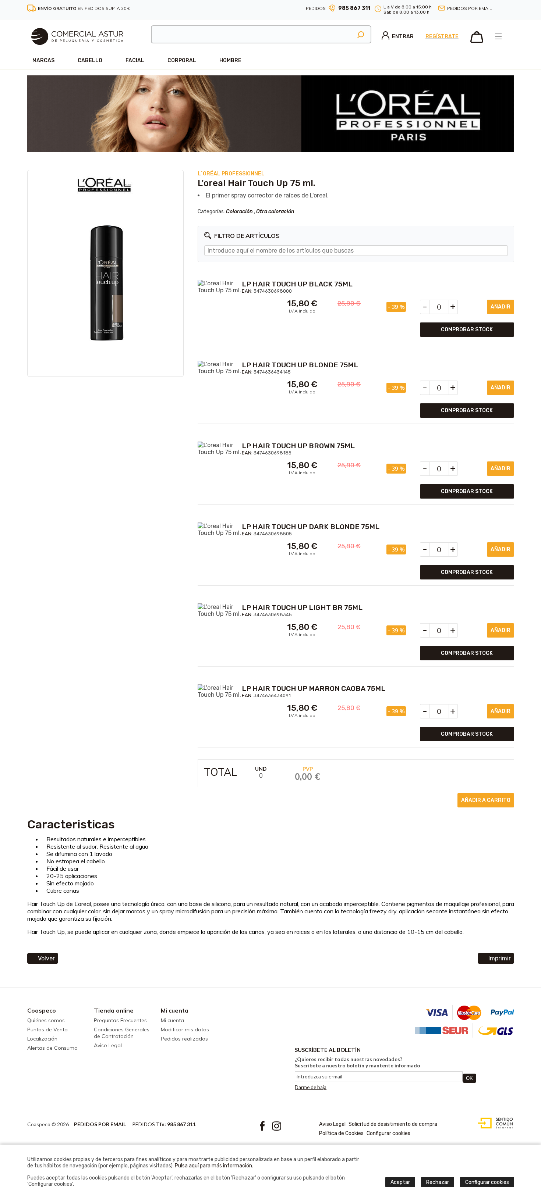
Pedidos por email (469, 8)
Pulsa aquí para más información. (214, 1166)
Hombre (230, 60)
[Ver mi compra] (476, 41)
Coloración (239, 211)
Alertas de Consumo (52, 1048)
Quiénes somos (46, 1020)
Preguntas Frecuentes (120, 1020)
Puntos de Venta (47, 1029)
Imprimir (499, 958)
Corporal (181, 60)
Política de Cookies (341, 1133)
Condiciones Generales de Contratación (121, 1032)
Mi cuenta (174, 1010)
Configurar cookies (388, 1133)
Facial (134, 60)
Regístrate (442, 36)
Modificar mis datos (185, 1029)
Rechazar (437, 1182)
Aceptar (400, 1182)
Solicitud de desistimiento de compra (393, 1124)
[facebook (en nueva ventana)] (502, 8)
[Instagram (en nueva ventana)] (511, 8)
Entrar (403, 36)
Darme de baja (310, 1087)
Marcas (43, 60)
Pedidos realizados (184, 1038)
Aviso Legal (108, 1045)
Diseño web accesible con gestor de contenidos (493, 1123)
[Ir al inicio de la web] (77, 49)
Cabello (90, 60)
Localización (42, 1038)
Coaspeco (41, 1010)
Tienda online (114, 1010)
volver (46, 958)
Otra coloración (275, 211)
